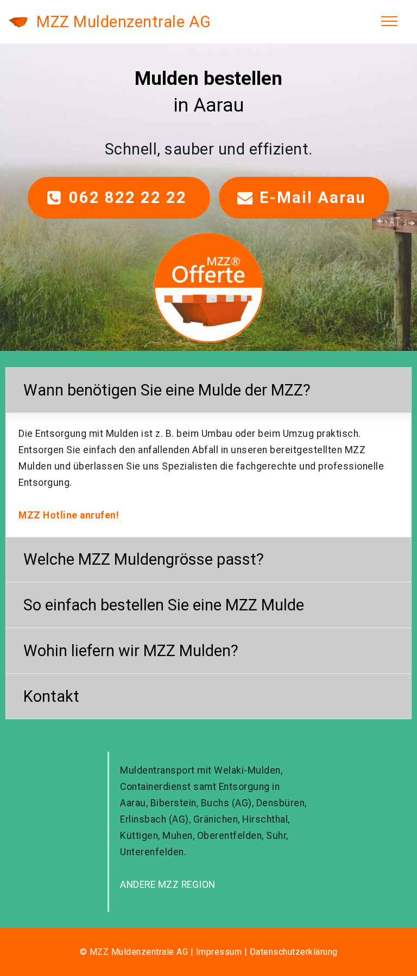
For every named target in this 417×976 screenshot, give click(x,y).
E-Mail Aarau (315, 197)
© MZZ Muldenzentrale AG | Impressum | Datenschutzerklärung (209, 952)
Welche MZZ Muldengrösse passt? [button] (143, 559)
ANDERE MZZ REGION (168, 884)
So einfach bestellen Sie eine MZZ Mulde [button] (163, 605)
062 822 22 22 (130, 197)
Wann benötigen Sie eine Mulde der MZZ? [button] (167, 390)
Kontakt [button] (51, 696)
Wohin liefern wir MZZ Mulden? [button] (130, 650)
